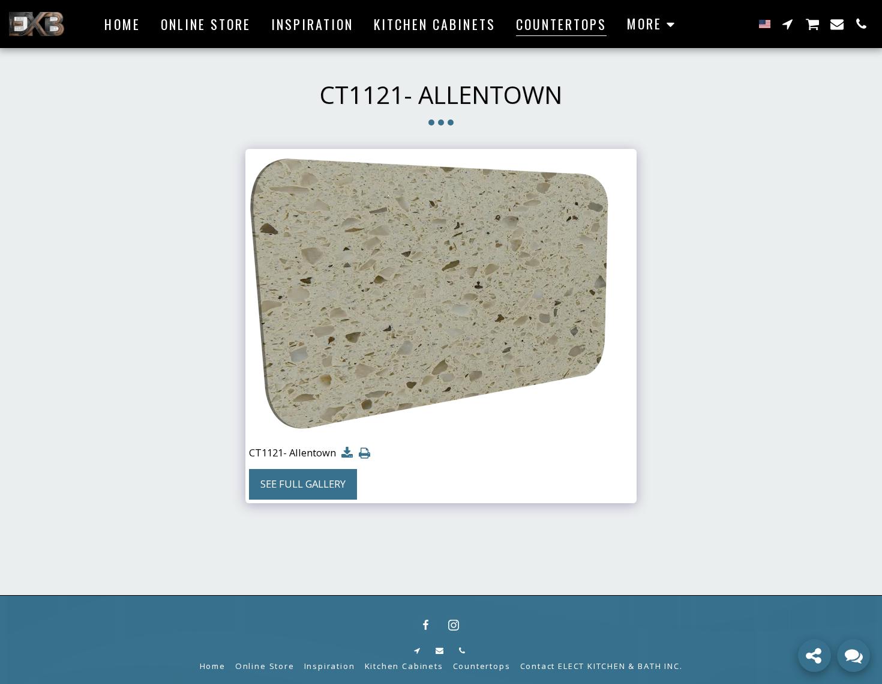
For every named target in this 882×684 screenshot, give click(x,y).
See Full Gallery (303, 484)
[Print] (364, 453)
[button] (787, 24)
